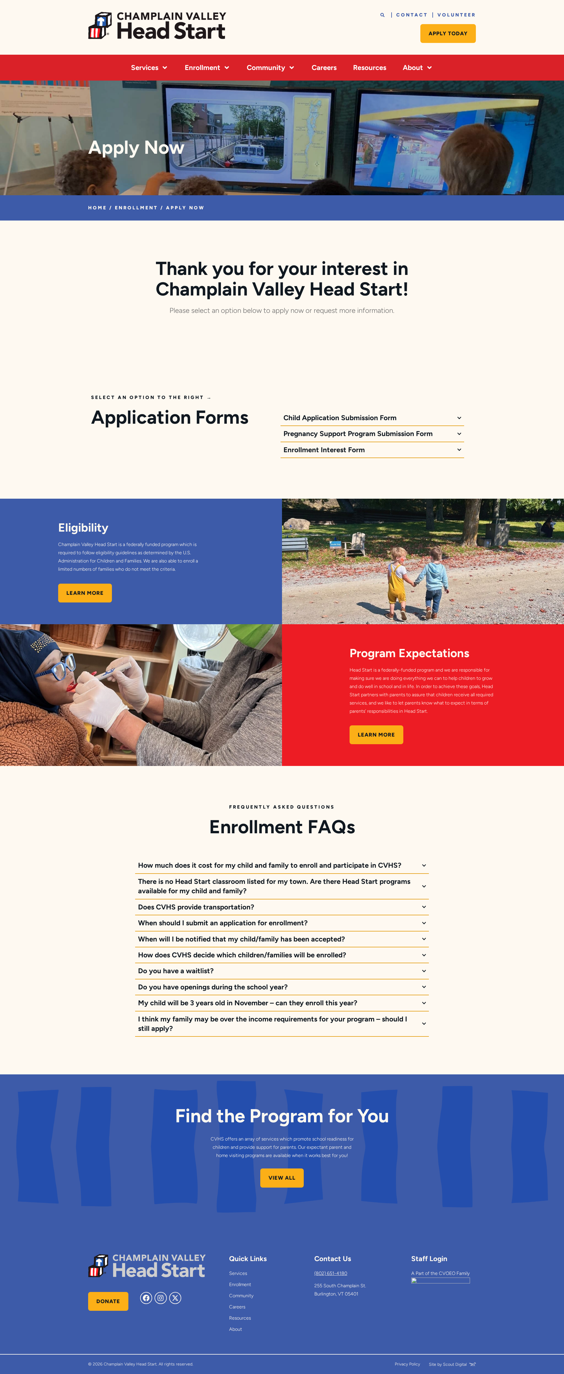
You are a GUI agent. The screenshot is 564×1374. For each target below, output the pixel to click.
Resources (369, 67)
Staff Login (429, 1258)
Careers (324, 67)
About (413, 67)
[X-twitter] (175, 1298)
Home (97, 208)
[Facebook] (146, 1298)
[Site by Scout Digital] (472, 1364)
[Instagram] (161, 1298)
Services (144, 67)
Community (266, 67)
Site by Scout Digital (448, 1364)
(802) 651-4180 (330, 1273)
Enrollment (202, 67)
